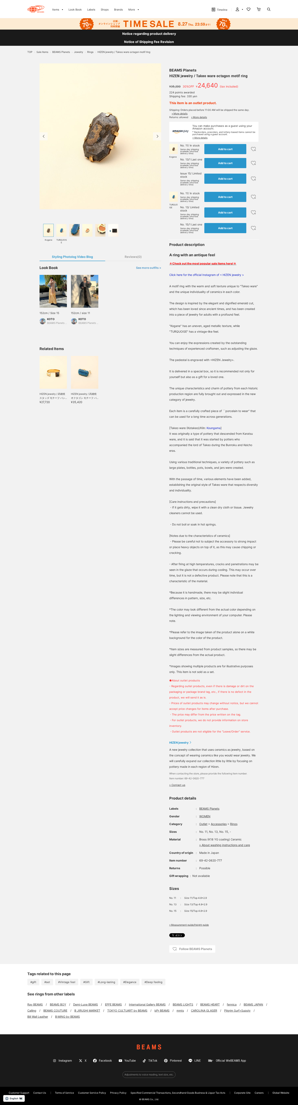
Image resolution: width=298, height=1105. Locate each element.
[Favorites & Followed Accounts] (248, 9)
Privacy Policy (118, 1092)
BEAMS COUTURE (55, 1010)
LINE (197, 1060)
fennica (232, 1004)
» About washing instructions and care (224, 845)
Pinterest (176, 1060)
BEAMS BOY (58, 1004)
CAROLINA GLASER (204, 1010)
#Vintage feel (66, 982)
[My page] (239, 9)
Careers (259, 1092)
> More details (200, 138)
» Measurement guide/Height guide (189, 924)
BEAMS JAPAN (253, 1004)
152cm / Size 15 (49, 313)
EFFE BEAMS (113, 1004)
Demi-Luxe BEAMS (85, 1004)
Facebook (105, 1060)
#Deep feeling (153, 982)
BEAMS (149, 1046)
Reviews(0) (133, 257)
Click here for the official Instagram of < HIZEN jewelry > (206, 275)
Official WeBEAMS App (231, 1060)
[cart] (258, 9)
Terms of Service (64, 1092)
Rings (233, 824)
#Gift (86, 982)
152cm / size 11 (80, 313)
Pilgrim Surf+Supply (237, 1010)
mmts (180, 1010)
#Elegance (129, 982)
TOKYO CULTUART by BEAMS (127, 1010)
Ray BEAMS (35, 1004)
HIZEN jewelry (179, 742)
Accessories (219, 824)
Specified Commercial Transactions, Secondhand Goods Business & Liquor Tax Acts (178, 1092)
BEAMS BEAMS (35, 9)
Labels (91, 9)
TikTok (152, 1060)
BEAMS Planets (182, 70)
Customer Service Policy (92, 1092)
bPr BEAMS (161, 1010)
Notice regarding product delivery (149, 34)
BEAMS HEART (210, 1004)
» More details (180, 113)
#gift (33, 982)
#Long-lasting (106, 982)
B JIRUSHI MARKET (87, 1010)
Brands (118, 9)
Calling (31, 1010)
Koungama (214, 428)
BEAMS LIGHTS (183, 1004)
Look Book (75, 9)
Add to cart (225, 149)
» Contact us (177, 785)
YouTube (130, 1060)
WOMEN (204, 816)
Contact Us (39, 1092)
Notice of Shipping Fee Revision (149, 42)
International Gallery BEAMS (147, 1004)
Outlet (203, 824)
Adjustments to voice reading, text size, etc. (149, 1074)
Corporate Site (242, 1092)
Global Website (280, 1092)
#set (47, 982)
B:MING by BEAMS (67, 1016)
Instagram (65, 1060)
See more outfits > (148, 267)
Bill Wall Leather (37, 1016)
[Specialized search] (268, 9)
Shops (105, 9)
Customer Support (19, 1092)
